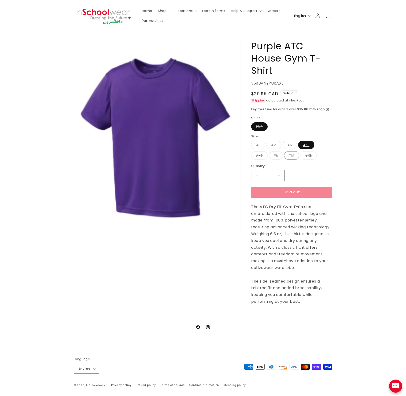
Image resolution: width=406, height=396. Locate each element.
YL (276, 155)
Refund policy (146, 385)
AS (290, 145)
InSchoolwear (96, 385)
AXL (306, 145)
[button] (164, 11)
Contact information (204, 385)
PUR (262, 127)
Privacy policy (121, 385)
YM (291, 155)
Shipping (258, 100)
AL (258, 145)
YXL (308, 155)
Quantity (258, 166)
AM (274, 145)
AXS (259, 155)
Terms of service (172, 385)
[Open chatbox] (395, 386)
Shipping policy (234, 385)
